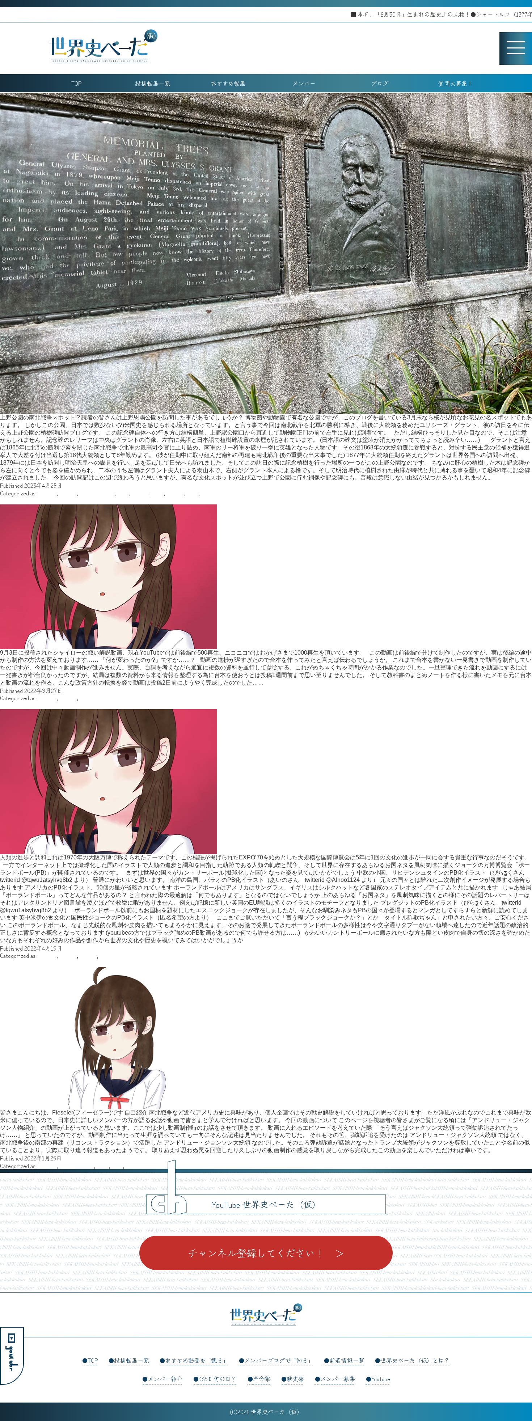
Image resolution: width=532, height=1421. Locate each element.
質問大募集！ (455, 83)
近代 (207, 493)
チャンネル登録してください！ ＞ (266, 1253)
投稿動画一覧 (152, 83)
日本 (192, 493)
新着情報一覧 (346, 1360)
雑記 (105, 955)
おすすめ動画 (228, 83)
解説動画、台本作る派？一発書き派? (47, 500)
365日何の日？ (218, 1378)
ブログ (379, 83)
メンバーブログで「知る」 (278, 1360)
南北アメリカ (97, 493)
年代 (158, 493)
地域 (123, 493)
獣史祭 (295, 1378)
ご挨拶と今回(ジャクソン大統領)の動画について (63, 963)
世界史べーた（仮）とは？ (415, 1360)
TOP (76, 83)
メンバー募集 (337, 1378)
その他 (68, 493)
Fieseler (46, 493)
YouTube (380, 1378)
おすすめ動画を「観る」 (196, 1360)
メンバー (304, 83)
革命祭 (261, 1378)
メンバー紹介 (165, 1378)
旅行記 (175, 493)
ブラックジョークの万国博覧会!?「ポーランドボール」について (82, 705)
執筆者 (140, 493)
